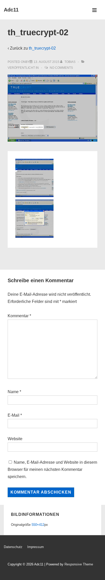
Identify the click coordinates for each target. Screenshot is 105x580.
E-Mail (13, 415)
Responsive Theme (78, 564)
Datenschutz (13, 547)
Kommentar (19, 316)
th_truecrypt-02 (42, 48)
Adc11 (11, 10)
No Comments (61, 68)
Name (13, 392)
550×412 (38, 525)
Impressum (35, 547)
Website (15, 439)
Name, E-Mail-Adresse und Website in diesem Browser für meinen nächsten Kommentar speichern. (52, 469)
